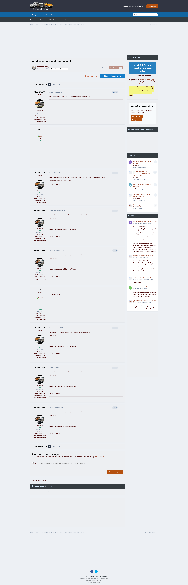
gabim (137, 188)
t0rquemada (138, 279)
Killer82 (137, 198)
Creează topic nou (91, 76)
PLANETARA (43, 67)
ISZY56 (40, 290)
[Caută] (156, 14)
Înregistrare (152, 6)
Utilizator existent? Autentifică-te (133, 6)
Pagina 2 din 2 (57, 84)
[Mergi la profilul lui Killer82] (130, 195)
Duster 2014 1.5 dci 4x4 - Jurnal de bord (145, 221)
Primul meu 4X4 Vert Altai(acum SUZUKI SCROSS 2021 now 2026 (141, 174)
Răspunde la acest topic (112, 76)
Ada (40, 130)
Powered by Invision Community (94, 580)
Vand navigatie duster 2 (140, 205)
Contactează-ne (101, 576)
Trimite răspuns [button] (115, 472)
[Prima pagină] (32, 84)
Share (104, 68)
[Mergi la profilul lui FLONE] (130, 288)
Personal (43, 20)
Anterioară (39, 84)
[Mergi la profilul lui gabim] (130, 185)
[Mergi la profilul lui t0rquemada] (130, 278)
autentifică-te (99, 457)
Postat (55, 92)
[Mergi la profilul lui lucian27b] (130, 205)
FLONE (137, 289)
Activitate (44, 15)
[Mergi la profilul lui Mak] (130, 172)
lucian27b (138, 207)
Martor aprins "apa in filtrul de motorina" (142, 277)
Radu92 (137, 165)
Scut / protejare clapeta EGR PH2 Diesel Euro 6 (145, 301)
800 (40, 140)
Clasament (68, 20)
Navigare (35, 15)
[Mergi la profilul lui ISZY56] (39, 301)
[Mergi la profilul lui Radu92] (130, 162)
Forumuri (33, 20)
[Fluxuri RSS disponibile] (157, 532)
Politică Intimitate (88, 576)
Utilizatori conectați (55, 20)
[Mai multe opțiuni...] (121, 92)
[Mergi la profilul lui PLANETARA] (34, 68)
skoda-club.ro (96, 582)
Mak (136, 178)
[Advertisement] (77, 42)
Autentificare (136, 116)
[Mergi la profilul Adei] (40, 136)
